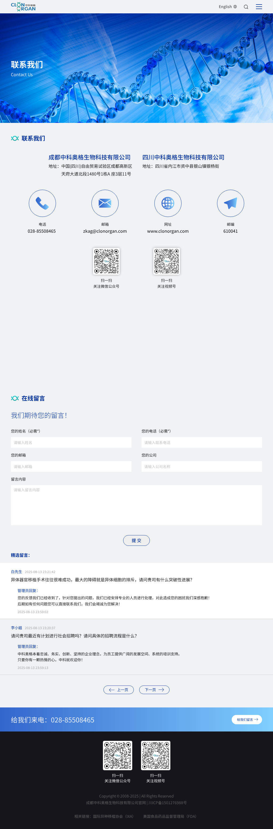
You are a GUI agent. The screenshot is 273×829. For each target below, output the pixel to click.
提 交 (136, 540)
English (225, 6)
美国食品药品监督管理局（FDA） (171, 816)
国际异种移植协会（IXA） (114, 816)
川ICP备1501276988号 (167, 802)
